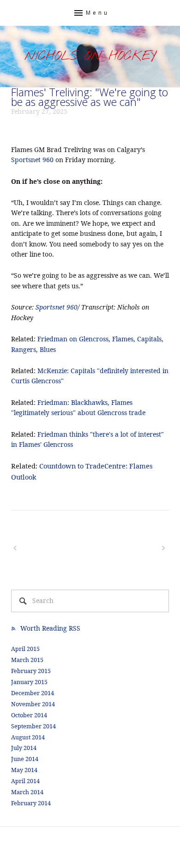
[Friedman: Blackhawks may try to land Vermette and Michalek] (50, 548)
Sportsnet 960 (32, 159)
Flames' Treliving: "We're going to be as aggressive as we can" (89, 97)
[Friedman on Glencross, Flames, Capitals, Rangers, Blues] (129, 548)
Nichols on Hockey (90, 56)
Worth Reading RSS (50, 628)
